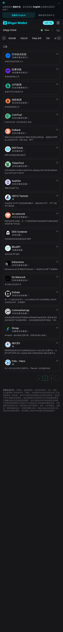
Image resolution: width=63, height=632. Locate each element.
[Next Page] (57, 378)
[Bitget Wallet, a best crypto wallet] (15, 23)
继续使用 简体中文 (46, 15)
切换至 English (19, 15)
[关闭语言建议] (59, 3)
